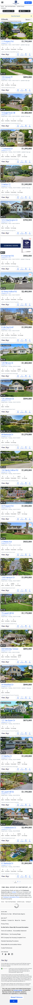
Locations (9, 11)
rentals (14, 892)
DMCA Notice (5, 934)
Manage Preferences (17, 997)
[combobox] (28, 20)
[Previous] (1, 30)
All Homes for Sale (6, 914)
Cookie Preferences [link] (6, 948)
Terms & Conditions (6, 931)
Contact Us (11, 920)
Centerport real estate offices (11, 897)
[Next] (31, 30)
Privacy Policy (5, 924)
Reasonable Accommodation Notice (11, 944)
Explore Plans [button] (20, 972)
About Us (17, 920)
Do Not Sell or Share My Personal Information (14, 927)
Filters (25, 11)
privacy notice (18, 990)
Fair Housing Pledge (15, 934)
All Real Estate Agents (19, 914)
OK (13, 1001)
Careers (23, 920)
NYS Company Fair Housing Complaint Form (13, 937)
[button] (28, 2)
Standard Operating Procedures (10, 941)
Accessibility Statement (19, 931)
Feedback (3, 920)
